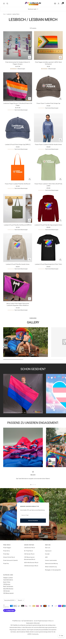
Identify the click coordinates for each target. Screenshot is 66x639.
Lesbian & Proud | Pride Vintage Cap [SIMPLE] (17, 144)
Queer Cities (6, 582)
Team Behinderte (8, 579)
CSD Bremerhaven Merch (31, 565)
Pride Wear (6, 554)
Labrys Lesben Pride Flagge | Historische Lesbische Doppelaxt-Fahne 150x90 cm (17, 304)
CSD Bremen (6, 584)
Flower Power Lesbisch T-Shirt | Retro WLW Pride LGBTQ (48, 184)
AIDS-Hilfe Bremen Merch (31, 562)
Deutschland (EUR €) (9, 600)
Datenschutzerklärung (51, 563)
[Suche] (7, 3)
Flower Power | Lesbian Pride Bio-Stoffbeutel (17, 183)
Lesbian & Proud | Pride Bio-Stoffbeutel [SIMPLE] (17, 225)
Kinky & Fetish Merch (9, 557)
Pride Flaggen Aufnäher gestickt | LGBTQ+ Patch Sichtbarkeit (48, 63)
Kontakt (47, 554)
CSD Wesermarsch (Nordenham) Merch (29, 558)
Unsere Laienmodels (51, 560)
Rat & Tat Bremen (8, 586)
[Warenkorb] (62, 3)
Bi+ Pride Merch (28, 550)
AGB (46, 557)
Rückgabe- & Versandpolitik (53, 570)
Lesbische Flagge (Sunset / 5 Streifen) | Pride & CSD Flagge (17, 104)
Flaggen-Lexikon (8, 577)
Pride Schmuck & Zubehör (10, 560)
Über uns (47, 547)
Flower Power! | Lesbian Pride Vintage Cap (48, 103)
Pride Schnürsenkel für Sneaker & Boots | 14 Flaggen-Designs (17, 63)
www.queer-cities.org (33, 623)
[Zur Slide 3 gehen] (33, 484)
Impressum (48, 550)
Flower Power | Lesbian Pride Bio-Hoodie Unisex (48, 144)
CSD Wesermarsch (8, 593)
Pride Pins (6, 563)
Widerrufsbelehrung (51, 566)
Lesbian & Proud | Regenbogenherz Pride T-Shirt (48, 264)
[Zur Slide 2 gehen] (32, 484)
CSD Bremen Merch (29, 547)
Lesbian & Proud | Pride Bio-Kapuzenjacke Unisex (48, 225)
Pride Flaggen (7, 547)
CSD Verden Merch (29, 554)
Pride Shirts (6, 550)
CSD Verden (6, 591)
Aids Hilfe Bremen (8, 588)
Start (4, 14)
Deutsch (20, 600)
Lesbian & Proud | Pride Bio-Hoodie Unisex (17, 264)
